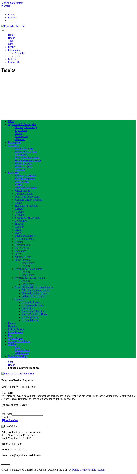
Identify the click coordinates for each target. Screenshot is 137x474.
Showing (19, 223)
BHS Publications (24, 238)
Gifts (10, 43)
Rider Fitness (22, 247)
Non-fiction (21, 154)
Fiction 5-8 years (23, 163)
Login (11, 14)
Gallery (12, 59)
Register (12, 17)
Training (25, 265)
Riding (18, 202)
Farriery (19, 184)
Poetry (18, 253)
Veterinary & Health (25, 175)
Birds (17, 347)
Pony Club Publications (27, 157)
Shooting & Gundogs (26, 127)
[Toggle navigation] (2, 30)
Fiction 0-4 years (23, 166)
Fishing (19, 133)
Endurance (20, 250)
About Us (20, 53)
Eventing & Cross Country (29, 268)
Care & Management (26, 187)
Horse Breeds (22, 181)
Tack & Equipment (25, 178)
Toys (10, 40)
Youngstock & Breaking (27, 217)
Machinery (20, 139)
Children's (13, 145)
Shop (11, 361)
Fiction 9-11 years (24, 148)
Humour (19, 226)
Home (11, 34)
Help (17, 56)
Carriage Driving (24, 193)
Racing (18, 229)
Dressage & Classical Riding (30, 277)
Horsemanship (22, 244)
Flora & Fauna (22, 350)
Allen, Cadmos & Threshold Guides (34, 287)
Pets (10, 335)
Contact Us (14, 62)
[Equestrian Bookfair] (13, 26)
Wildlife (12, 344)
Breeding (19, 214)
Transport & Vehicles (19, 341)
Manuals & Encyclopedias (28, 199)
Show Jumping (23, 259)
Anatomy (20, 211)
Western (19, 208)
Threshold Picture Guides (34, 293)
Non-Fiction (27, 308)
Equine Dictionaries (25, 235)
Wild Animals (22, 353)
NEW (11, 121)
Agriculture (21, 130)
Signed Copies (15, 338)
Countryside (21, 136)
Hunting (19, 241)
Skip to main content (12, 2)
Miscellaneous (22, 190)
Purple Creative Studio (84, 469)
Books (11, 37)
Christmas (20, 169)
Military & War (23, 256)
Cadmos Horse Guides (33, 296)
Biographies (14, 142)
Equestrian (13, 172)
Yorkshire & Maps (17, 356)
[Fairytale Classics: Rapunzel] (17, 373)
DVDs (11, 46)
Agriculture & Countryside (22, 124)
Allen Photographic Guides (35, 290)
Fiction (18, 232)
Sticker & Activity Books (28, 160)
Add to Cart (11, 420)
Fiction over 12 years (26, 151)
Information (14, 50)
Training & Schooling (26, 205)
